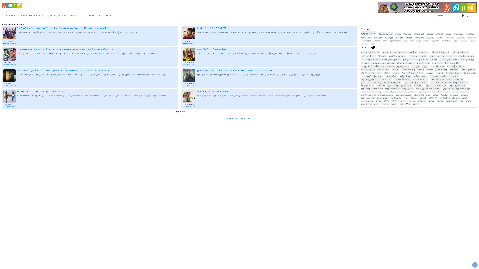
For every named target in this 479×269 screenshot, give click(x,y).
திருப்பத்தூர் (364, 44)
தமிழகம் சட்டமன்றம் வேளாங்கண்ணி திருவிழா (451, 56)
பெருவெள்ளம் (445, 98)
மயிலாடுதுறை (367, 41)
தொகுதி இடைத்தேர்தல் (412, 73)
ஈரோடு (385, 41)
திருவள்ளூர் (389, 38)
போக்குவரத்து (470, 73)
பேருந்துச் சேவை (453, 73)
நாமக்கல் (426, 41)
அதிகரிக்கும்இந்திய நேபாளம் (416, 82)
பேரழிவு (444, 95)
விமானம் (423, 98)
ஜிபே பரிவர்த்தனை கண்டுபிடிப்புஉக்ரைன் (447, 79)
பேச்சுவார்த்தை (406, 104)
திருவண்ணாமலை (395, 41)
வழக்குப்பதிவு (396, 98)
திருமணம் (456, 98)
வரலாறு (396, 73)
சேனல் (376, 104)
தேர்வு (387, 73)
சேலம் (363, 38)
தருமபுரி (456, 41)
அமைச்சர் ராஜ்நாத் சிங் (373, 76)
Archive (89, 15)
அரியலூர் (409, 38)
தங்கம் (464, 98)
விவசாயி (416, 104)
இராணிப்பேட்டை (446, 41)
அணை (429, 69)
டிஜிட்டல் (439, 73)
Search (63, 15)
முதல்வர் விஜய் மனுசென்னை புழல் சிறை (399, 92)
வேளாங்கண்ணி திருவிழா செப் (446, 63)
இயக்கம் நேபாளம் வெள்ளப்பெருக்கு (413, 63)
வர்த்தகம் (385, 104)
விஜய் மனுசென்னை (457, 85)
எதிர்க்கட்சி (433, 98)
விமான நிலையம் (451, 101)
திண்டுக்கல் (378, 38)
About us (250, 118)
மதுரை (398, 34)
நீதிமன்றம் (454, 69)
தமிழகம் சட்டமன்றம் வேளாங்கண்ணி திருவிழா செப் (385, 66)
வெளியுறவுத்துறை (397, 56)
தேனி (405, 41)
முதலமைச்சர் (441, 69)
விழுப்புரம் (430, 34)
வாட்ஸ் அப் (422, 101)
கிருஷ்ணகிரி (435, 41)
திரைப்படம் (418, 85)
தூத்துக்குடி (430, 38)
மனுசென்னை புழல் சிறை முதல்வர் (399, 88)
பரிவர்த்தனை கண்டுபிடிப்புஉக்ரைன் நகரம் (411, 79)
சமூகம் (420, 69)
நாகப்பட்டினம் (450, 38)
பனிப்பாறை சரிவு (368, 98)
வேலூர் (372, 44)
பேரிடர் (468, 101)
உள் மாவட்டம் (383, 69)
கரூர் (369, 38)
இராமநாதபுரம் (458, 34)
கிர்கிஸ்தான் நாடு (417, 56)
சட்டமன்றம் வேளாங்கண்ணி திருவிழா (457, 59)
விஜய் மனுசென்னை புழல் (436, 85)
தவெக (436, 95)
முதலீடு (378, 101)
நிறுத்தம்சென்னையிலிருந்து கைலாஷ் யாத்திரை (381, 82)
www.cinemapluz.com (9, 43)
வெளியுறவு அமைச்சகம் (371, 73)
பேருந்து (382, 56)
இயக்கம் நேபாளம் (440, 52)
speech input (462, 16)
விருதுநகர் (464, 41)
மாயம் (385, 52)
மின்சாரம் (403, 101)
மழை (428, 95)
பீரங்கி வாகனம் (420, 76)
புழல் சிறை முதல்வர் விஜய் (372, 88)
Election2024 (105, 15)
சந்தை (394, 101)
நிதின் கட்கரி (391, 76)
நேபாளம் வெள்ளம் (370, 52)
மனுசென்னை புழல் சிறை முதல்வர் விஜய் (377, 95)
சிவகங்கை (408, 34)
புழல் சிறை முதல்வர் (403, 95)
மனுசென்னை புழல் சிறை (371, 92)
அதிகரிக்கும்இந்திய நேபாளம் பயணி (376, 79)
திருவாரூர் (472, 41)
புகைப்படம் (394, 104)
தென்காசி (377, 41)
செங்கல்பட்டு (470, 34)
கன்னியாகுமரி (472, 38)
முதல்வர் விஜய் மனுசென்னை (399, 85)
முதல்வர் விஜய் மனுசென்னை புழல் (456, 88)
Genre (21, 15)
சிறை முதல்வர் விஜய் (460, 92)
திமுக (425, 66)
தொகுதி (416, 66)
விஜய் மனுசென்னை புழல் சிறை (428, 88)
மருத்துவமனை (367, 85)
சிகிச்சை (414, 98)
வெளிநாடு (424, 52)
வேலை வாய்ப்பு (408, 69)
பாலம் (406, 98)
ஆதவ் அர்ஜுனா (367, 101)
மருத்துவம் (454, 95)
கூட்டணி (412, 101)
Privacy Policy (242, 118)
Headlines (9, 15)
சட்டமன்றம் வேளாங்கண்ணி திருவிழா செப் (380, 59)
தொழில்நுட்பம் (368, 69)
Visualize (76, 15)
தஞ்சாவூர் (439, 34)
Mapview (34, 15)
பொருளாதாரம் (383, 98)
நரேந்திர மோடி (368, 56)
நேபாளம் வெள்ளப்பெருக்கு (403, 52)
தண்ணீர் (464, 95)
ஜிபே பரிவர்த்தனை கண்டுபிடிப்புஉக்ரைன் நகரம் (450, 82)
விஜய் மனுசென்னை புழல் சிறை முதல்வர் (433, 92)
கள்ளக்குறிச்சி (419, 38)
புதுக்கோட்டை (461, 38)
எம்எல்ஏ (386, 101)
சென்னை (368, 33)
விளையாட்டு (419, 95)
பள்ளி (462, 101)
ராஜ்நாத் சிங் (405, 76)
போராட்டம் (381, 85)
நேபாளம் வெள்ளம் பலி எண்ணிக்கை (377, 63)
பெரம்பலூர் (399, 38)
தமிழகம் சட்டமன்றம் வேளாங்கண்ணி (420, 59)
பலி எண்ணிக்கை (460, 52)
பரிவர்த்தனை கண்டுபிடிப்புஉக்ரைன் (444, 76)
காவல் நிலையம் (468, 69)
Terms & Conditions (231, 118)
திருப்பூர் (418, 41)
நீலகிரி (412, 41)
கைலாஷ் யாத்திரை (456, 66)
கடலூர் (448, 34)
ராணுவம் (431, 101)
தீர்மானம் (440, 101)
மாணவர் (430, 73)
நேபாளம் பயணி (438, 66)
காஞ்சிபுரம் (440, 38)
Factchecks (49, 15)
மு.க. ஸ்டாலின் (366, 104)
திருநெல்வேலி (419, 34)
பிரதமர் (395, 69)
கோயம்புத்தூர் (385, 33)
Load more (180, 111)
